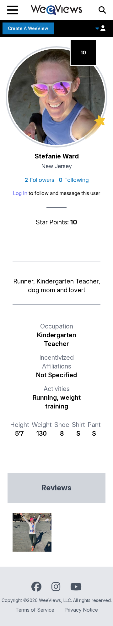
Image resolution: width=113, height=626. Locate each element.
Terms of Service (34, 610)
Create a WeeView (28, 28)
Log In (20, 193)
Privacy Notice (81, 610)
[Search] (102, 10)
